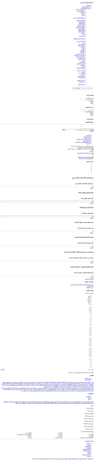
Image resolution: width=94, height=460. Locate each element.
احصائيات (88, 396)
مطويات (83, 47)
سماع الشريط (90, 158)
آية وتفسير (72, 284)
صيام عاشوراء (90, 284)
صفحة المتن (80, 157)
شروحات (82, 12)
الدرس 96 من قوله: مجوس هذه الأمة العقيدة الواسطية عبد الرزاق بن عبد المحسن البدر (72, 383)
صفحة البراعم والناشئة (79, 38)
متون (83, 42)
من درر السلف (89, 287)
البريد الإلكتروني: (89, 98)
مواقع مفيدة (82, 22)
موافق (63, 129)
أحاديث (83, 72)
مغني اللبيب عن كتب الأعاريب (83, 139)
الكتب (89, 453)
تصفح (83, 61)
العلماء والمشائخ (81, 20)
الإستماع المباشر (81, 68)
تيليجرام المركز (81, 76)
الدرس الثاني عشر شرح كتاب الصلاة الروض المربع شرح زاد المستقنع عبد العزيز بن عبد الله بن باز (44, 390)
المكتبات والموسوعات (70, 403)
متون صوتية (82, 36)
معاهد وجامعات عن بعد (79, 17)
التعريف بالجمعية (89, 279)
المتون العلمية (87, 138)
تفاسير (83, 66)
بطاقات (83, 49)
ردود (83, 34)
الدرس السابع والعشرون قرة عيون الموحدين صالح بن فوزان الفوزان (41, 389)
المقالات (50, 403)
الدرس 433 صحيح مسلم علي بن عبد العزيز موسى (39, 385)
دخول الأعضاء (81, 84)
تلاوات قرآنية (81, 31)
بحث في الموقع (81, 80)
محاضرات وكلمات (80, 27)
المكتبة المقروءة (86, 449)
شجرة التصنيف (81, 11)
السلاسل (60, 401)
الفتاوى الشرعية (81, 403)
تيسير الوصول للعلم (85, 8)
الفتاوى (88, 452)
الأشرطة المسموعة (50, 401)
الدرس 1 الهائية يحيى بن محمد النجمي (53, 386)
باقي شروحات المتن (88, 157)
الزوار (89, 397)
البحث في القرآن (80, 63)
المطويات (43, 403)
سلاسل (83, 13)
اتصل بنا (83, 74)
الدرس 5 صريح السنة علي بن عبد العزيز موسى (73, 386)
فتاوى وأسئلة (81, 30)
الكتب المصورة (59, 403)
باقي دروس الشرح (88, 153)
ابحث (92, 113)
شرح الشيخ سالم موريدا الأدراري (82, 142)
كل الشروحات (87, 136)
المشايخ (88, 445)
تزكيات (83, 33)
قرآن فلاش (82, 62)
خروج (92, 102)
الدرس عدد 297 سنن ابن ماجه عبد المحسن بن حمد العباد (27, 388)
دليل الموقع (82, 23)
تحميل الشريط (82, 158)
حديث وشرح (90, 286)
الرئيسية (88, 5)
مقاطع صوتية (81, 29)
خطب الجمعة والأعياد (37, 401)
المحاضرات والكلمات (24, 401)
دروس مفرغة (81, 58)
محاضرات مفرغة (80, 56)
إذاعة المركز (82, 77)
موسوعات (82, 51)
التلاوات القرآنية (13, 401)
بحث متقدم (82, 81)
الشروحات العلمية (69, 401)
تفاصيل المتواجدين (89, 441)
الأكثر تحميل (87, 379)
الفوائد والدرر (35, 403)
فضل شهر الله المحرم (81, 284)
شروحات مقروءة (80, 54)
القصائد (28, 403)
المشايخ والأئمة (88, 401)
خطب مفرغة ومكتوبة (79, 55)
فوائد (83, 48)
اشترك (91, 101)
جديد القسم (87, 378)
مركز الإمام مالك (86, 6)
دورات (83, 15)
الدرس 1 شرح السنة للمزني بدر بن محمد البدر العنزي (80, 388)
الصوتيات (88, 447)
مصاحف (83, 65)
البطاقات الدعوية (20, 403)
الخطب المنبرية (81, 26)
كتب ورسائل (82, 44)
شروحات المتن (86, 140)
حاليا (89, 399)
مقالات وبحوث (81, 45)
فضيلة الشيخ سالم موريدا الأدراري (85, 147)
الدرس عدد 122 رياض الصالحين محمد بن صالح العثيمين (54, 388)
